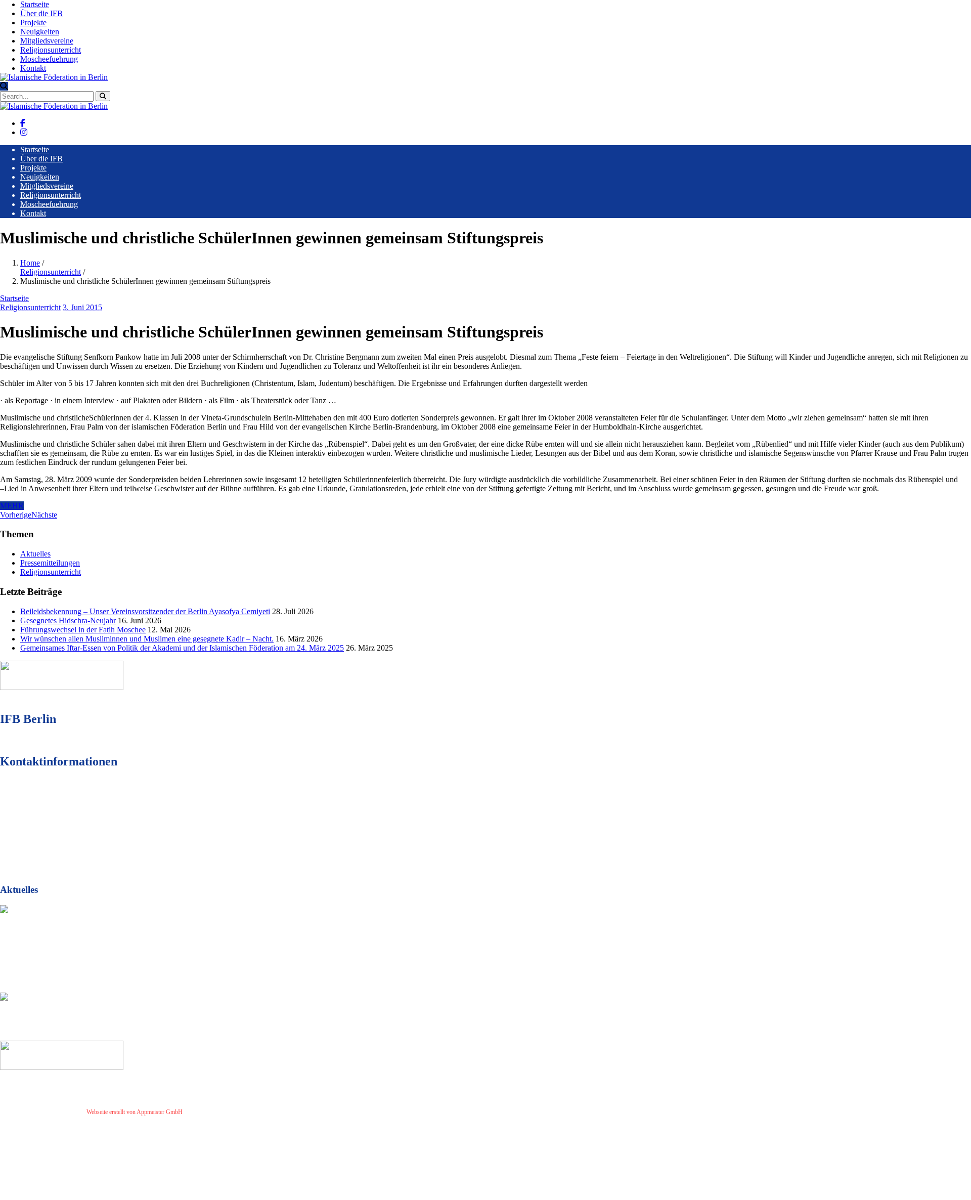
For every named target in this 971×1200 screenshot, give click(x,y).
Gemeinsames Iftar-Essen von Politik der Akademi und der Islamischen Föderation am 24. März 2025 (182, 648)
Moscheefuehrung (49, 59)
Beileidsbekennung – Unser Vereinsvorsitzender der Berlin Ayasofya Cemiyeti (145, 611)
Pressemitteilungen (50, 563)
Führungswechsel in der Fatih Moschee (83, 629)
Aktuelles (35, 553)
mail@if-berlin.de (57, 835)
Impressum (200, 1112)
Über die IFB (41, 13)
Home (30, 263)
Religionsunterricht (50, 50)
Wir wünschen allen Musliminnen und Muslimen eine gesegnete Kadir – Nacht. (147, 638)
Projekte (33, 22)
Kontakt (33, 68)
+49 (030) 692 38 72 (60, 817)
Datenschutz (232, 1112)
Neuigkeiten (39, 31)
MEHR (12, 505)
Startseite (34, 4)
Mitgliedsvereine (46, 40)
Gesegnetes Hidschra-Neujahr (68, 620)
